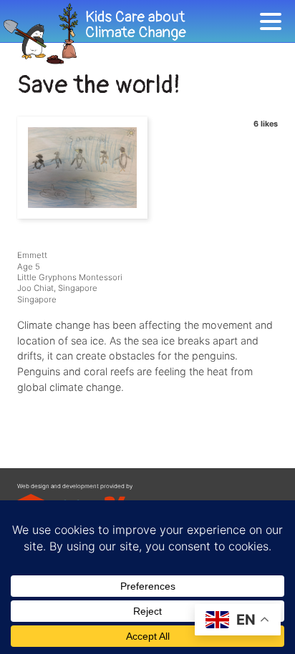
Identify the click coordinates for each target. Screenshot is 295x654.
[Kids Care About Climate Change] (130, 34)
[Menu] (274, 24)
